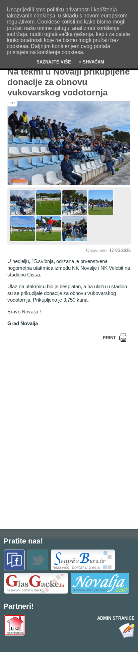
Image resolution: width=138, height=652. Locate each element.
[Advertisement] (61, 391)
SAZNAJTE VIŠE (54, 61)
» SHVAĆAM (91, 61)
